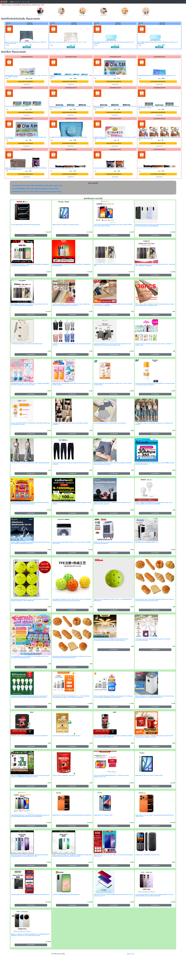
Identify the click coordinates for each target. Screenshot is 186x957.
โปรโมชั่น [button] (17, 2)
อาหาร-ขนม (125, 15)
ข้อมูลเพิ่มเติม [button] (27, 47)
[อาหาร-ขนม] (124, 11)
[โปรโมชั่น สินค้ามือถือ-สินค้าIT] (40, 11)
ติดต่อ (28, 2)
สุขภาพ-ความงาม (82, 15)
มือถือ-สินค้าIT (40, 15)
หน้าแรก (12, 2)
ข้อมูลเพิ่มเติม (26, 84)
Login (184, 2)
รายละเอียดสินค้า (31, 235)
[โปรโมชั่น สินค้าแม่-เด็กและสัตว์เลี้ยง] (146, 11)
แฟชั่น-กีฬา (61, 15)
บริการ (23, 2)
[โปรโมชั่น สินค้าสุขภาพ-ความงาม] (82, 11)
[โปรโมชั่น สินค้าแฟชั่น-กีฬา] (61, 11)
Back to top (130, 954)
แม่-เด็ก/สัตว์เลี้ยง (146, 15)
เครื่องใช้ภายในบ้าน (103, 15)
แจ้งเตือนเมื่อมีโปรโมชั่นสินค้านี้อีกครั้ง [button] (25, 81)
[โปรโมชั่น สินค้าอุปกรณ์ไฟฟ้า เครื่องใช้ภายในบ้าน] (103, 11)
